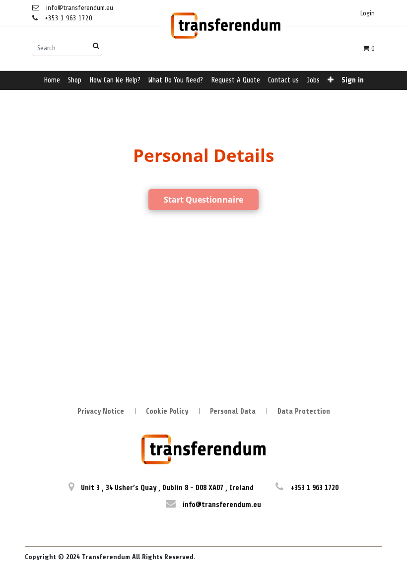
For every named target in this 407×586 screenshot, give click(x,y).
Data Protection (303, 411)
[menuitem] (52, 80)
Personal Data (233, 411)
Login (367, 13)
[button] (331, 80)
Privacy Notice (100, 411)
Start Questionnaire (203, 199)
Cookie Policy (167, 411)
